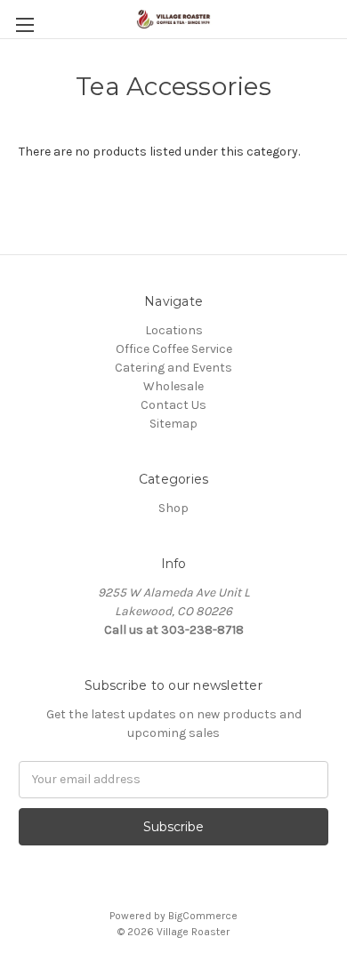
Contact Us (173, 404)
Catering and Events (173, 367)
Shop (173, 508)
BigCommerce (203, 915)
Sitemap (173, 423)
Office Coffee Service (174, 348)
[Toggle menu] (24, 24)
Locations (174, 330)
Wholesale (173, 386)
